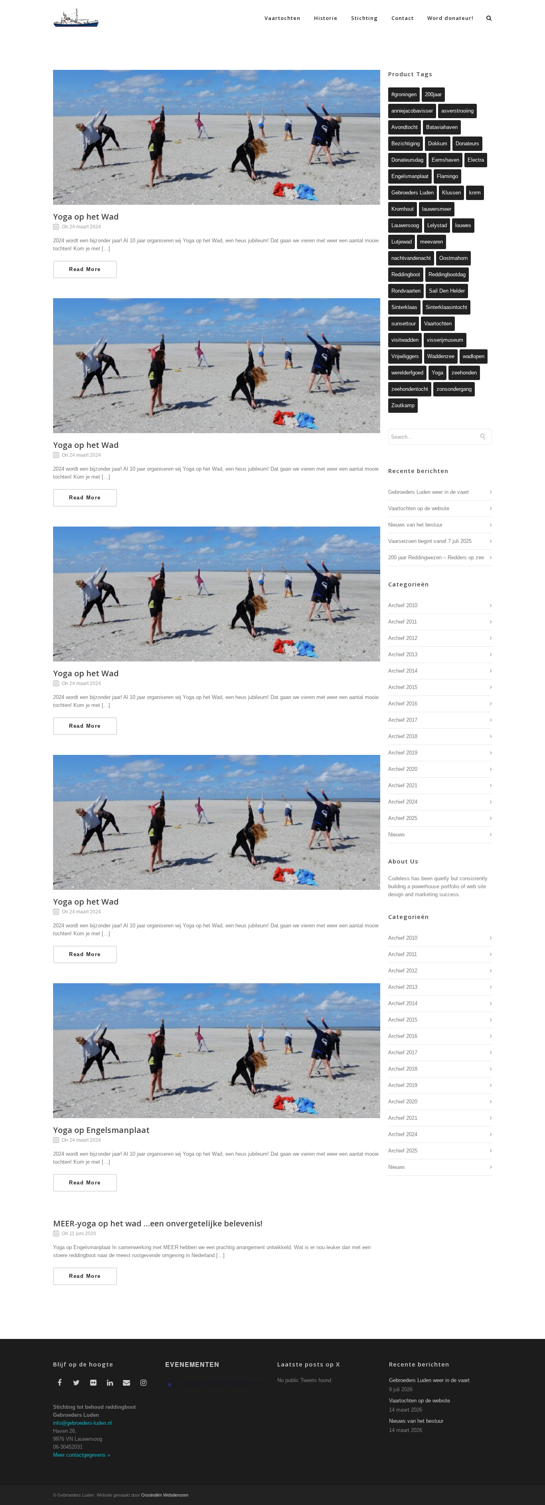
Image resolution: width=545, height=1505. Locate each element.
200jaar (433, 94)
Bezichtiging (405, 144)
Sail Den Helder (447, 291)
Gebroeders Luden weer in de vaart (428, 492)
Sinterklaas (404, 307)
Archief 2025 (402, 818)
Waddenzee (440, 356)
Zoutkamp (403, 405)
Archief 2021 (402, 785)
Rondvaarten (406, 291)
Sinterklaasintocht (446, 307)
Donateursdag (407, 160)
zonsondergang (454, 389)
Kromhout (402, 209)
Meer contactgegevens (81, 1455)
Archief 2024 (402, 802)
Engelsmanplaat (409, 176)
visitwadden (405, 340)
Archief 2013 (402, 654)
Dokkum (437, 144)
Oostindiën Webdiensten (164, 1495)
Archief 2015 (402, 687)
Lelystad (437, 225)
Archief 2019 (402, 753)
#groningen (404, 94)
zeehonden (464, 373)
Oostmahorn (453, 258)
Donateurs (467, 144)
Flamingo (447, 176)
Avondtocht (404, 127)
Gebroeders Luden (412, 193)
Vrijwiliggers (405, 356)
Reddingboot (405, 274)
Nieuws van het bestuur (415, 525)
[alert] (216, 1383)
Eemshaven (445, 160)
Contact (402, 18)
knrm (475, 193)
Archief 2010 (402, 605)
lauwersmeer (436, 209)
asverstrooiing (457, 111)
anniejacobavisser (412, 111)
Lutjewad (401, 242)
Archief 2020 (402, 769)
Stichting (364, 18)
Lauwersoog (405, 225)
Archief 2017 (402, 720)
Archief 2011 (402, 622)
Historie (326, 18)
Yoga (437, 373)
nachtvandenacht (411, 258)
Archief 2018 (402, 736)
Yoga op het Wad (86, 216)
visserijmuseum (445, 340)
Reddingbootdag (447, 274)
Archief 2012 (402, 638)
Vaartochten (282, 18)
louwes (463, 225)
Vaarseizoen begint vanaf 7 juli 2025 (430, 541)
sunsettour (403, 324)
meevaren (431, 242)
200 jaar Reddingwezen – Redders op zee (436, 557)
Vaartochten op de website (418, 508)
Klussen (451, 193)
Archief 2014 (402, 671)
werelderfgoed (407, 373)
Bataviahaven (442, 127)
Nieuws (396, 835)
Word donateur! (450, 18)
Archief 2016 (402, 704)
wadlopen (473, 356)
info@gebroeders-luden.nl (82, 1423)
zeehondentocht (409, 389)
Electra (476, 160)
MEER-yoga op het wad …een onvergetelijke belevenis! (158, 1223)
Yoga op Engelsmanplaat (101, 1130)
